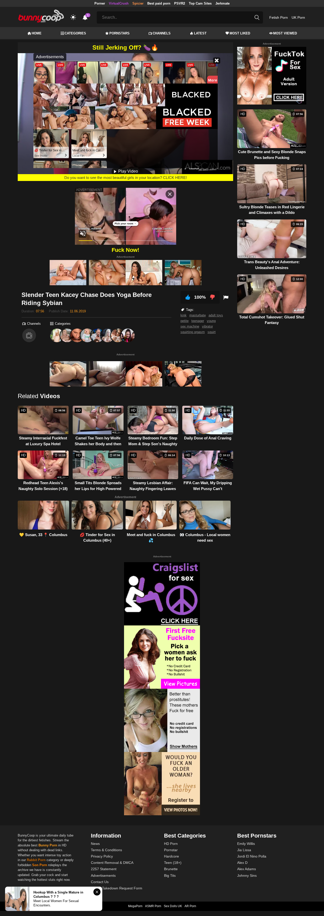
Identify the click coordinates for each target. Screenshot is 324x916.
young (211, 321)
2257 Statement (103, 869)
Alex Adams (246, 869)
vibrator (207, 326)
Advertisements (103, 875)
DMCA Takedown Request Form (116, 888)
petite (184, 321)
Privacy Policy (102, 856)
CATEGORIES (75, 33)
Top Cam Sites (200, 3)
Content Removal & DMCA (112, 863)
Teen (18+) (172, 863)
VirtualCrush (119, 3)
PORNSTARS (119, 33)
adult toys (216, 315)
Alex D (242, 863)
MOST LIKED (240, 33)
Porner (99, 3)
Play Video (127, 171)
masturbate (197, 315)
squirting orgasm (192, 332)
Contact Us (100, 882)
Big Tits (170, 875)
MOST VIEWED (285, 33)
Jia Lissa (244, 850)
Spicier (138, 3)
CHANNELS (162, 33)
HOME (37, 33)
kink (183, 315)
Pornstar (171, 850)
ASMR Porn (153, 906)
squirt (212, 332)
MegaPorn (135, 906)
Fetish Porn (278, 17)
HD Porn (171, 844)
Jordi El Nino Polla (251, 856)
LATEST (200, 33)
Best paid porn (158, 3)
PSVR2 (179, 3)
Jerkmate (222, 3)
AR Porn (190, 906)
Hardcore (171, 856)
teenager (197, 321)
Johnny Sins (247, 875)
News (95, 844)
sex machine (189, 326)
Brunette (171, 869)
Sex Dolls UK (173, 906)
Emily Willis (246, 844)
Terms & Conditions (106, 850)
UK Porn (298, 17)
